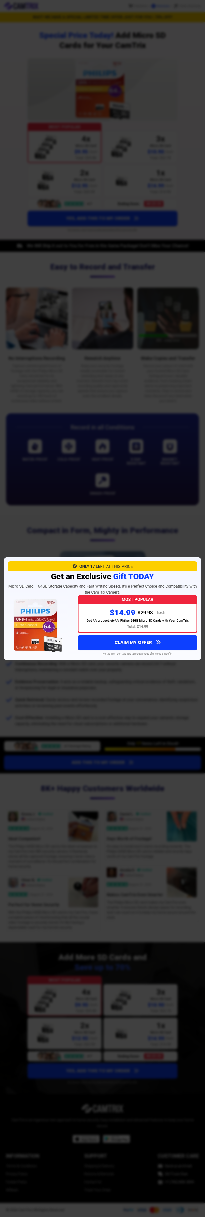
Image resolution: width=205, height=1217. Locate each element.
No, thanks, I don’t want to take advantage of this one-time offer (137, 653)
